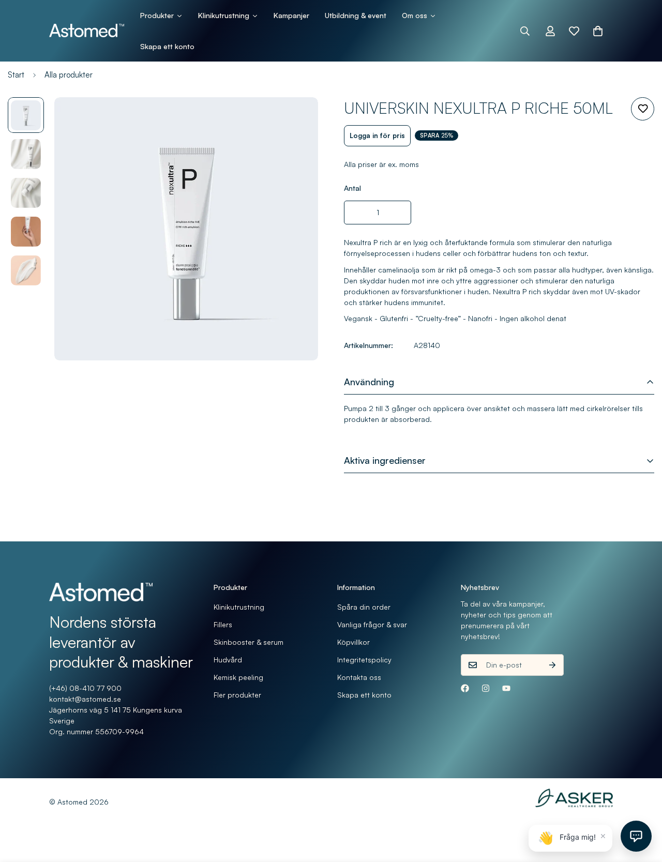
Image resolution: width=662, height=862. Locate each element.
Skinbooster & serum (248, 642)
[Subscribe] (552, 665)
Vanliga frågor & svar (372, 624)
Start (16, 75)
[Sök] (524, 31)
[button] (598, 31)
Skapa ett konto (364, 694)
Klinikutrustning (239, 606)
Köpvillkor (353, 642)
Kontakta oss (359, 677)
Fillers (223, 624)
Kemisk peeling (238, 677)
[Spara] (642, 108)
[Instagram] (486, 688)
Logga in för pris (377, 135)
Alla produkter (68, 75)
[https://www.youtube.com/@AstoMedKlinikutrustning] (506, 688)
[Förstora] (296, 119)
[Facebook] (465, 688)
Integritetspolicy (364, 659)
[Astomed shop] (86, 31)
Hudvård (228, 659)
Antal (352, 188)
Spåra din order (363, 606)
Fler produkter (237, 694)
